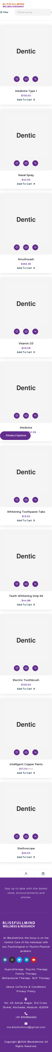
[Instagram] (12, 960)
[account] (26, 873)
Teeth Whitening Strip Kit (26, 596)
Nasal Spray (26, 175)
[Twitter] (19, 960)
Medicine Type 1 (26, 91)
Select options (17, 435)
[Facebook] (5, 960)
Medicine (26, 427)
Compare (35, 79)
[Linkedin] (26, 960)
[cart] (43, 873)
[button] (26, 99)
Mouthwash (26, 259)
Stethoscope (26, 848)
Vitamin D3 (26, 343)
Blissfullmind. (35, 1041)
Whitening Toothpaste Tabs (26, 511)
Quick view (26, 79)
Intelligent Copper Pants (26, 764)
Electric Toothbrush (26, 680)
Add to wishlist (17, 79)
